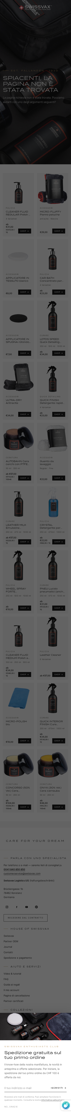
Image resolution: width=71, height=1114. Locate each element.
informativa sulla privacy (52, 1100)
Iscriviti (57, 1088)
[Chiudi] (65, 1018)
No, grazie (11, 1106)
